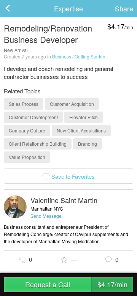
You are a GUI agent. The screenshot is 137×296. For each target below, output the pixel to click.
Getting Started (90, 56)
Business (61, 56)
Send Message (46, 216)
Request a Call (76, 284)
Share (124, 8)
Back (15, 8)
